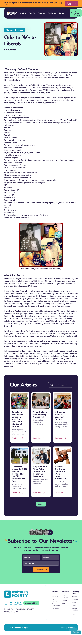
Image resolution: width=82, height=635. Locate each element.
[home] (12, 13)
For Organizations (56, 604)
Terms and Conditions (75, 609)
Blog (63, 595)
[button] (23, 13)
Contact (74, 605)
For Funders (55, 608)
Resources (65, 591)
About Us (74, 596)
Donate (61, 13)
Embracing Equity (75, 592)
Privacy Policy (74, 613)
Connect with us (31, 603)
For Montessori (55, 600)
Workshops (52, 13)
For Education (55, 595)
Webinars (64, 600)
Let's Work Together (77, 13)
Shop (63, 603)
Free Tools (65, 597)
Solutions (55, 591)
